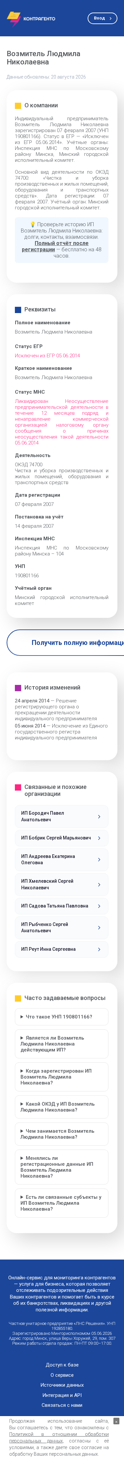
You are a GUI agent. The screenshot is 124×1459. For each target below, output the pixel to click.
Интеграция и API (62, 1395)
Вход (99, 18)
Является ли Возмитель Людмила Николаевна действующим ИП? (52, 1044)
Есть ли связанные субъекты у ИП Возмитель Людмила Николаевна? (61, 1203)
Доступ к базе (62, 1365)
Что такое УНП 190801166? (59, 1017)
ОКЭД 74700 (28, 465)
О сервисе (62, 1375)
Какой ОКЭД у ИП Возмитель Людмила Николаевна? (58, 1107)
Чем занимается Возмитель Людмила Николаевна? (57, 1134)
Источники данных (62, 1385)
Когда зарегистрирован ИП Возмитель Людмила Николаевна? (56, 1077)
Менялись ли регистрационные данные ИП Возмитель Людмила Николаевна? (57, 1167)
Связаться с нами (62, 1405)
